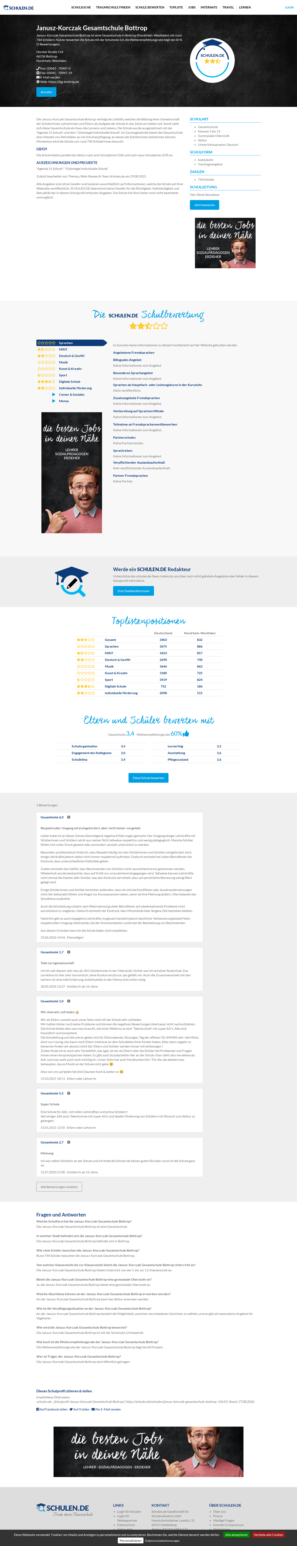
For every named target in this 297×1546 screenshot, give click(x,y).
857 (199, 653)
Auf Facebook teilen (53, 1409)
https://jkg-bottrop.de (63, 81)
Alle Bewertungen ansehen (59, 1187)
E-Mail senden (50, 77)
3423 (163, 653)
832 (199, 640)
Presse (217, 1516)
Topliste (176, 7)
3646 (163, 666)
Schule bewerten (149, 7)
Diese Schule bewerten (148, 778)
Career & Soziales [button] (71, 394)
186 (199, 686)
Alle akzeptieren (236, 1535)
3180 (163, 673)
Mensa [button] (63, 401)
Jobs (192, 7)
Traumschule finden (113, 7)
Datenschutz (126, 1525)
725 (199, 673)
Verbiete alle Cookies (268, 1535)
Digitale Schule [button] (69, 381)
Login (289, 7)
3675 (163, 646)
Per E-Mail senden (108, 1409)
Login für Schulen (129, 1511)
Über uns (219, 1511)
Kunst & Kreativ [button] (70, 368)
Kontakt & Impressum (228, 1525)
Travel (228, 7)
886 (199, 646)
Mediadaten (221, 1529)
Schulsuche (81, 7)
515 (199, 693)
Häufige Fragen (223, 1520)
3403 (163, 640)
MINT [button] (62, 349)
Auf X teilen (81, 1409)
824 (199, 679)
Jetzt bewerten (204, 205)
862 (199, 666)
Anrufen (46, 92)
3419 (163, 679)
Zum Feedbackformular (133, 591)
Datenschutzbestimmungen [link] (162, 1540)
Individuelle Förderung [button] (75, 388)
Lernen (245, 7)
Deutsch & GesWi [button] (71, 356)
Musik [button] (63, 362)
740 (199, 659)
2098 (163, 693)
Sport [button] (62, 375)
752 (163, 686)
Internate (209, 7)
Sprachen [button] (65, 343)
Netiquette (125, 1529)
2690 (163, 659)
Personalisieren (130, 1540)
